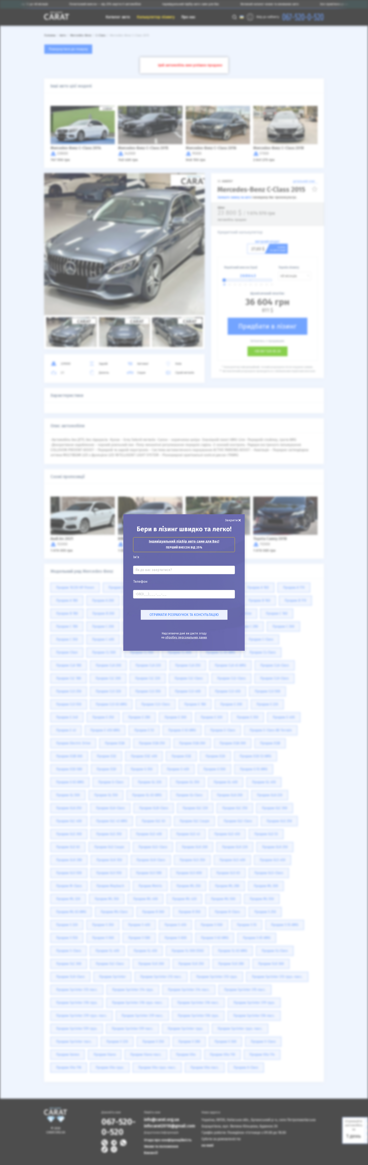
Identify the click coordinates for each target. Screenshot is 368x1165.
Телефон (140, 582)
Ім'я (136, 557)
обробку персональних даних (186, 637)
